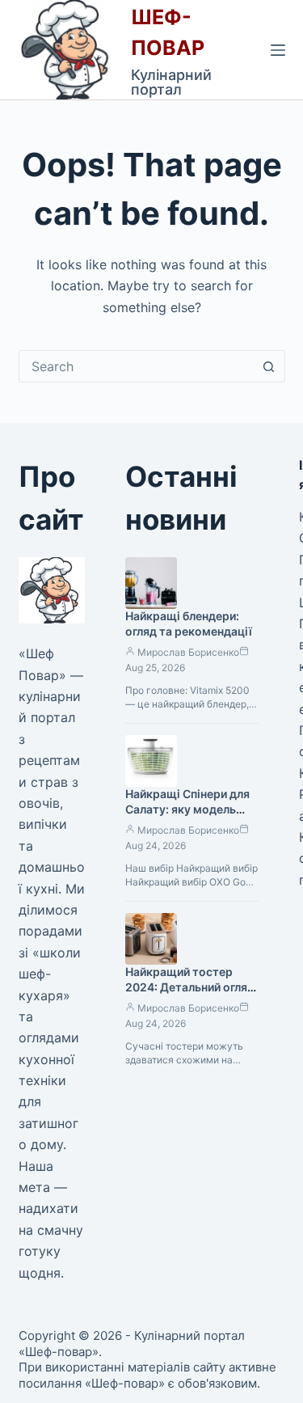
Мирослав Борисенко (188, 652)
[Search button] (269, 366)
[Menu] (278, 50)
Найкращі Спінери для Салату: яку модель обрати (187, 809)
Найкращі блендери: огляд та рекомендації (188, 623)
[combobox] (136, 366)
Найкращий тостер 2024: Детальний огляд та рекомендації (190, 987)
